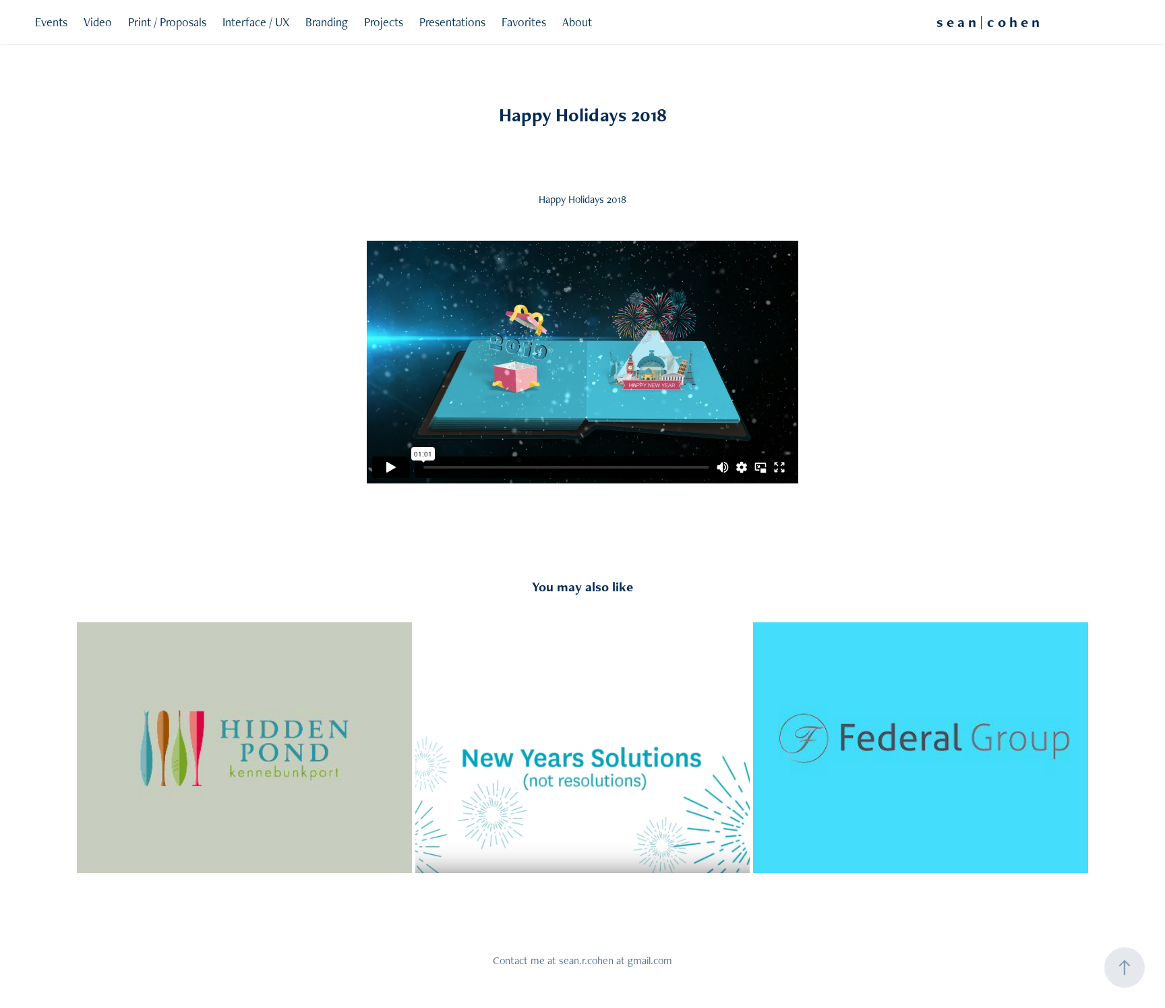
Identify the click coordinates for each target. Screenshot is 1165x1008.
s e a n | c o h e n (988, 22)
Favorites (524, 22)
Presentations (452, 22)
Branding (326, 22)
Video (98, 22)
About (577, 22)
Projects (383, 22)
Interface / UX (255, 22)
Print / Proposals (167, 22)
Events (51, 22)
